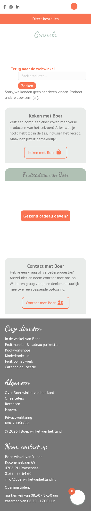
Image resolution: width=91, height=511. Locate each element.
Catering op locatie (20, 366)
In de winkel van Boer (22, 338)
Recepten (12, 403)
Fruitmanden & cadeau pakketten (32, 344)
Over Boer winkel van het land (29, 392)
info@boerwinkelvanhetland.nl (30, 479)
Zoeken (27, 85)
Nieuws (11, 409)
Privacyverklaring (18, 417)
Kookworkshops (18, 350)
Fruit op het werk (19, 361)
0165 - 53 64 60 (18, 473)
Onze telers (14, 398)
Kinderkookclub (17, 355)
